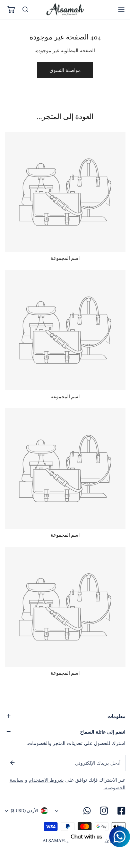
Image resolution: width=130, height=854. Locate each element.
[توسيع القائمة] (121, 9)
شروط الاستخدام (46, 780)
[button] (12, 10)
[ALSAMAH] (65, 9)
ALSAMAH (54, 841)
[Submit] (12, 763)
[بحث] (25, 10)
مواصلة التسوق (65, 70)
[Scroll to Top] (118, 818)
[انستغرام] (104, 811)
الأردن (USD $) (24, 811)
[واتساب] (87, 811)
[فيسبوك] (121, 811)
